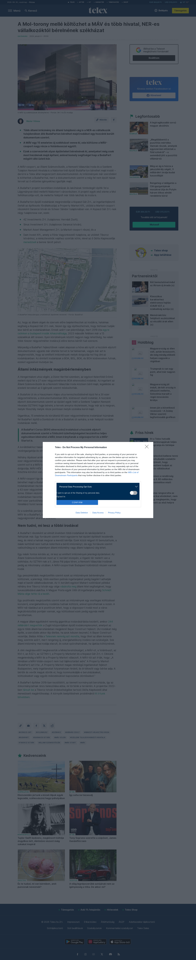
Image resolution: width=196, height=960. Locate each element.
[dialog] (98, 480)
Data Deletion (82, 512)
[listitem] (97, 486)
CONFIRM (77, 502)
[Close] (147, 447)
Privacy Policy (114, 512)
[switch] (133, 493)
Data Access (98, 512)
